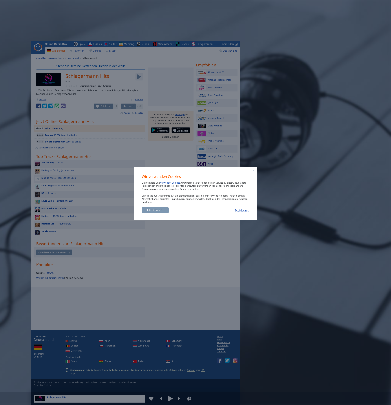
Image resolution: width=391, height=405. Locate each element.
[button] (253, 170)
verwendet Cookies (170, 182)
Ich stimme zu (155, 210)
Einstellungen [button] (242, 210)
